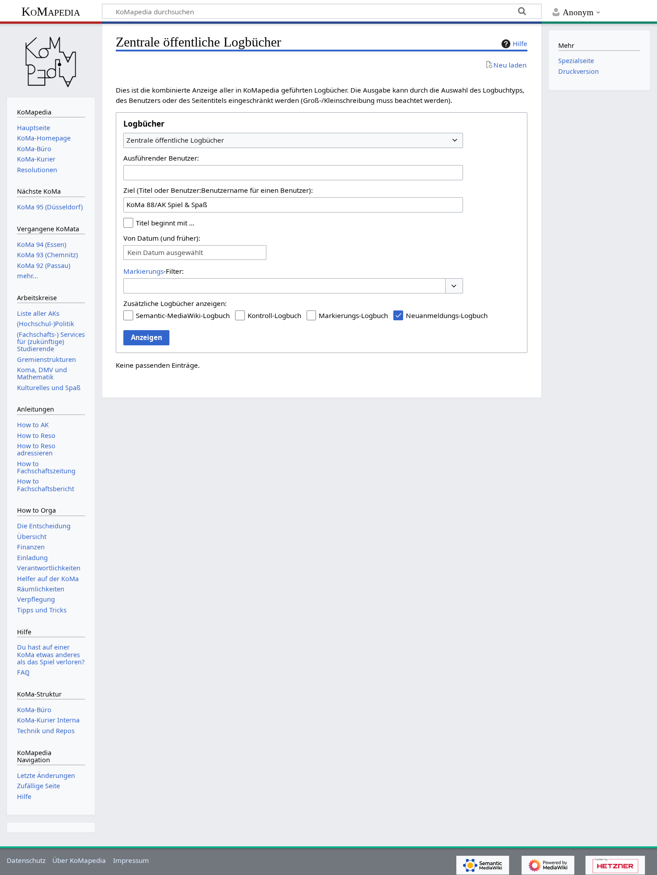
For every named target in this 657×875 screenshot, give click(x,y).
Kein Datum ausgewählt (165, 252)
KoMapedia (50, 11)
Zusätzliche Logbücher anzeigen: (175, 303)
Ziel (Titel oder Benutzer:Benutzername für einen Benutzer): (218, 190)
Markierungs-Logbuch (353, 315)
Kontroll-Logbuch (274, 315)
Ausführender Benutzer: (161, 157)
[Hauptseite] (51, 59)
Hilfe (520, 43)
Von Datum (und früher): (161, 238)
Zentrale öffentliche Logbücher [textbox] (175, 140)
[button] (454, 286)
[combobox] (293, 140)
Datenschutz (26, 860)
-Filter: (153, 271)
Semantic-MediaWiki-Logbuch (183, 315)
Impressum (131, 860)
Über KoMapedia (79, 860)
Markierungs (143, 271)
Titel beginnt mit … (165, 222)
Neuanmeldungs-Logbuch (447, 315)
